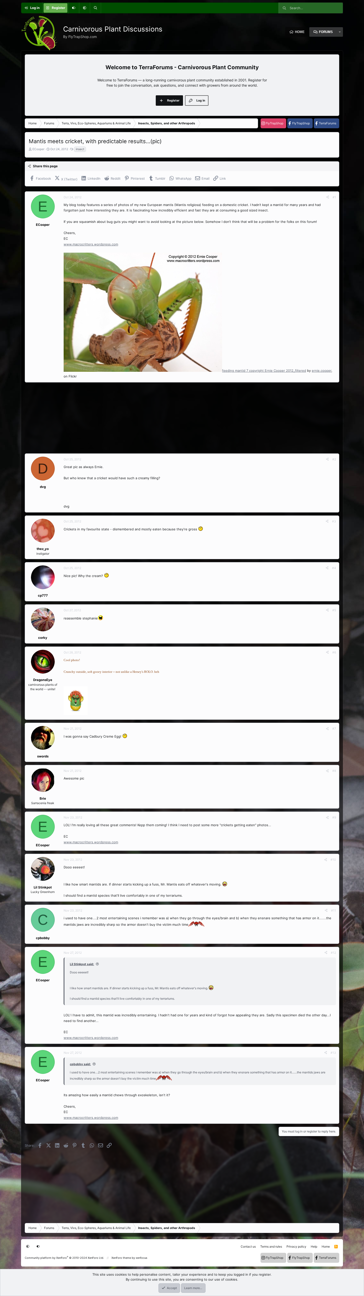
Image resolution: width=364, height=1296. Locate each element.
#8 (334, 771)
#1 (334, 197)
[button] (84, 7)
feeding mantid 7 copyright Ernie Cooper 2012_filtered (264, 371)
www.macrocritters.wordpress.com (91, 244)
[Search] (95, 7)
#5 (334, 610)
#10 (333, 859)
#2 (334, 459)
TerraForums (327, 123)
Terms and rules (271, 1246)
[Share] (327, 197)
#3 (334, 521)
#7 (334, 728)
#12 (333, 953)
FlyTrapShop (274, 123)
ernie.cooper (321, 371)
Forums (326, 32)
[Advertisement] (173, 418)
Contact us (248, 1246)
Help (314, 1246)
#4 (334, 568)
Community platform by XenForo (64, 1258)
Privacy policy (296, 1246)
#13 (333, 1053)
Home (300, 32)
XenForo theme (121, 1258)
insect (80, 149)
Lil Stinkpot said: (82, 964)
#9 (334, 817)
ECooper (38, 149)
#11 (333, 910)
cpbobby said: (80, 1064)
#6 (334, 652)
